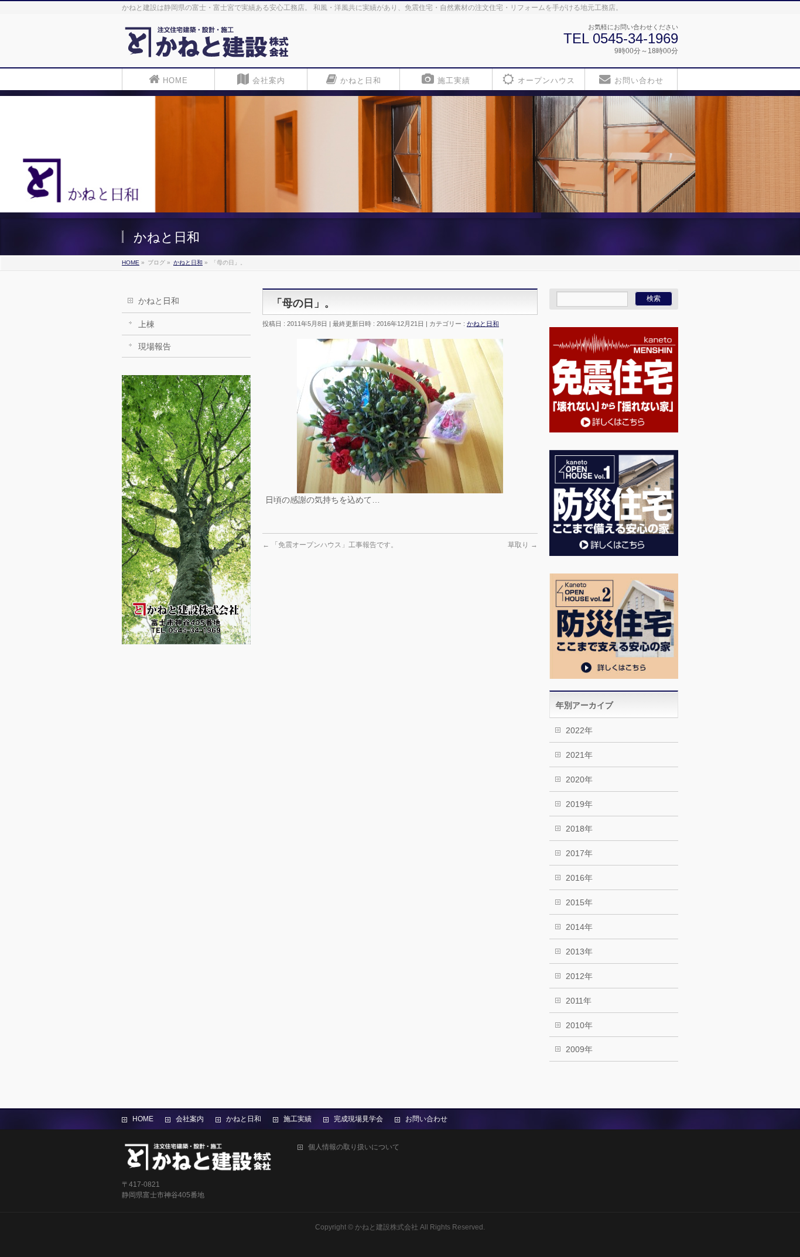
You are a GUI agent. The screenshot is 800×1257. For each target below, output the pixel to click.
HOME (142, 1119)
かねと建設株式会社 (386, 1227)
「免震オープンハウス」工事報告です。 (330, 545)
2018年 (579, 828)
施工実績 (297, 1119)
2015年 (579, 902)
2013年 (579, 951)
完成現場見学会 (358, 1119)
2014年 (579, 927)
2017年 (579, 853)
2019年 (579, 804)
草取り (523, 545)
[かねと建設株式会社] (207, 45)
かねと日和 (158, 300)
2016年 (579, 877)
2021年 (579, 755)
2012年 (579, 976)
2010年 (579, 1025)
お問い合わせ (426, 1119)
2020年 (579, 779)
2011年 (579, 1000)
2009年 (579, 1049)
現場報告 (154, 346)
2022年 (579, 730)
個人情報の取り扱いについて (353, 1147)
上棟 (146, 324)
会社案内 (190, 1119)
